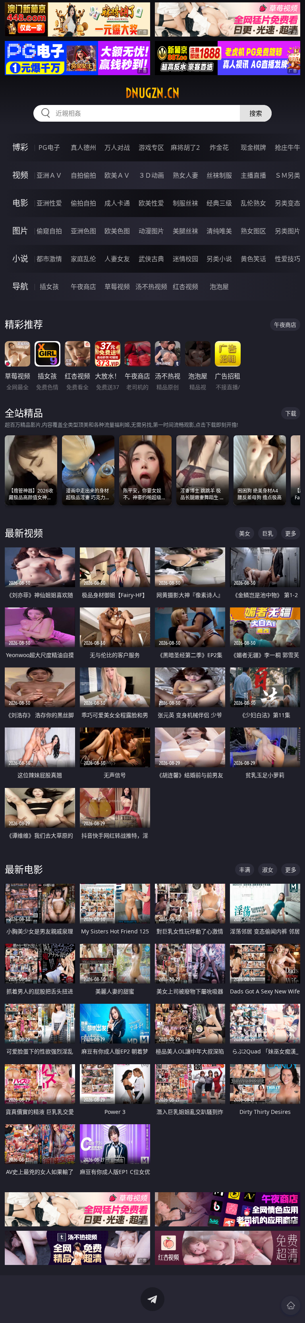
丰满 (244, 869)
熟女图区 (253, 231)
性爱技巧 (287, 258)
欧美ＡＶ (117, 175)
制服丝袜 (185, 203)
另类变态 (287, 203)
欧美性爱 (151, 203)
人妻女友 (117, 258)
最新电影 (24, 869)
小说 (20, 258)
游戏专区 (151, 147)
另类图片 (287, 231)
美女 (244, 533)
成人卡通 (117, 203)
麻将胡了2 (185, 147)
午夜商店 (83, 286)
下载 (290, 413)
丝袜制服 (219, 175)
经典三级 (219, 203)
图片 (20, 230)
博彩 (20, 147)
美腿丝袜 (185, 231)
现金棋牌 (253, 147)
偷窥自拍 (49, 231)
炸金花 (219, 147)
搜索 (255, 113)
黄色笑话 (253, 258)
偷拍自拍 (83, 203)
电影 (20, 203)
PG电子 (49, 147)
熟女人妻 (185, 175)
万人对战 (117, 147)
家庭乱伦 (83, 258)
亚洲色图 (83, 231)
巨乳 (267, 533)
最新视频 (24, 532)
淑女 (267, 869)
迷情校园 (185, 258)
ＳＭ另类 (287, 175)
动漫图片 (151, 231)
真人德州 (83, 147)
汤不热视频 (151, 286)
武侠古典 (151, 258)
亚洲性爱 (49, 203)
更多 (290, 533)
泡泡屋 (219, 286)
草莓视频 (117, 286)
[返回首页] (290, 1305)
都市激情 (49, 258)
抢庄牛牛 (287, 147)
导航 (20, 286)
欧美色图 (117, 231)
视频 (20, 175)
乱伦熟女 (253, 203)
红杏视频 (185, 286)
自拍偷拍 (83, 175)
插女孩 (49, 286)
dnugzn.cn (152, 93)
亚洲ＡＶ (49, 175)
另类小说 (219, 258)
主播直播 (253, 175)
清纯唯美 (219, 231)
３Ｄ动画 (151, 175)
